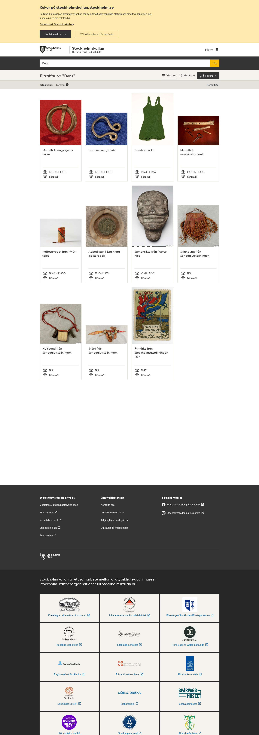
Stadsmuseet (47, 512)
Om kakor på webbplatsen (114, 528)
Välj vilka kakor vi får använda (96, 34)
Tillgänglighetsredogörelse (115, 520)
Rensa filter (213, 84)
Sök (215, 63)
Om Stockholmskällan (112, 512)
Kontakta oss (108, 505)
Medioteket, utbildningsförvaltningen (59, 505)
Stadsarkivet (46, 535)
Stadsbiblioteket (48, 528)
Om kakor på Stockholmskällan (56, 24)
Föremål (60, 84)
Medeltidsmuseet (49, 520)
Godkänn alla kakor (55, 34)
